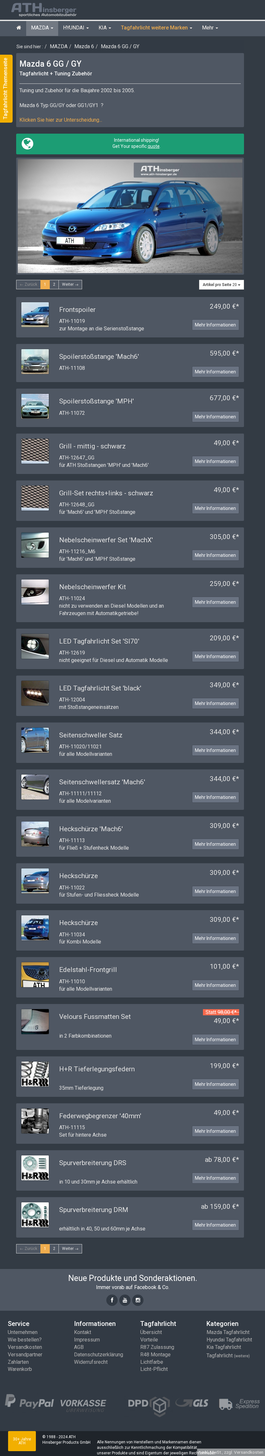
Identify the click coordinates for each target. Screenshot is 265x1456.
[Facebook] (112, 1300)
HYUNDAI (74, 28)
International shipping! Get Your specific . (136, 143)
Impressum (87, 1340)
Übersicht (151, 1332)
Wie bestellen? (25, 1340)
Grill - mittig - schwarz (92, 446)
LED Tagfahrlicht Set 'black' (100, 688)
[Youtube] (125, 1300)
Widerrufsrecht (91, 1362)
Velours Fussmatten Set (95, 1016)
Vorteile (149, 1340)
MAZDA (40, 28)
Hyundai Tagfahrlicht (229, 1340)
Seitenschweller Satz (90, 735)
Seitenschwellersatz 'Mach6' (102, 782)
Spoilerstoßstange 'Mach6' (99, 356)
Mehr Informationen (215, 324)
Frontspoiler (77, 310)
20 (220, 284)
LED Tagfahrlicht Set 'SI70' (99, 641)
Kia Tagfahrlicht (224, 1347)
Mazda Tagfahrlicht (228, 1332)
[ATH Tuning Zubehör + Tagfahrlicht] (51, 9)
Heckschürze (78, 876)
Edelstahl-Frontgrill (88, 970)
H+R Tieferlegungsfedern (97, 1069)
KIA (103, 28)
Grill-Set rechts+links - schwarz (106, 493)
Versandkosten (25, 1347)
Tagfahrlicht (228, 1355)
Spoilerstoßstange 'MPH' (96, 401)
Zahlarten (18, 1362)
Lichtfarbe (151, 1362)
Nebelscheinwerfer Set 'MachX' (106, 540)
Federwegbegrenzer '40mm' (100, 1116)
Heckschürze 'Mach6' (91, 829)
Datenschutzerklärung (98, 1354)
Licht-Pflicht (154, 1369)
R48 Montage (155, 1354)
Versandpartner (25, 1354)
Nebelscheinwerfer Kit (92, 587)
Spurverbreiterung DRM (93, 1210)
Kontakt (82, 1332)
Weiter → (70, 284)
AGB (79, 1347)
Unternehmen (22, 1332)
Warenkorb (20, 1369)
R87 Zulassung (157, 1347)
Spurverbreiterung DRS (92, 1163)
